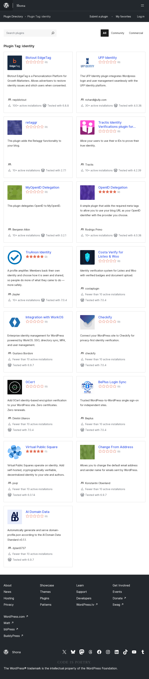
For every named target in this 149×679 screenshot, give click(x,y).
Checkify (105, 317)
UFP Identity (107, 58)
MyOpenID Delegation (42, 187)
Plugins (44, 598)
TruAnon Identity (38, 252)
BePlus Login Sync (112, 382)
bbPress (11, 629)
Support (81, 592)
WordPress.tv (87, 604)
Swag (118, 604)
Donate (119, 598)
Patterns (45, 604)
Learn (80, 585)
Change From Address (115, 447)
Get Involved (121, 585)
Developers (83, 598)
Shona (16, 652)
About (8, 585)
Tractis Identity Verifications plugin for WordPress (115, 125)
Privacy (9, 604)
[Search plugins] (53, 33)
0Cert (30, 382)
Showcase (47, 585)
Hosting (9, 598)
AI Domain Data (37, 512)
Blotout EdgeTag (38, 58)
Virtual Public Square (42, 447)
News (7, 592)
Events (117, 592)
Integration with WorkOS (44, 317)
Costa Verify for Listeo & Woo (110, 254)
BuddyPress (13, 636)
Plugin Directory (13, 16)
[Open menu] (143, 5)
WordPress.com (16, 616)
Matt (9, 623)
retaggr (31, 122)
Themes (45, 592)
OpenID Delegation (112, 187)
